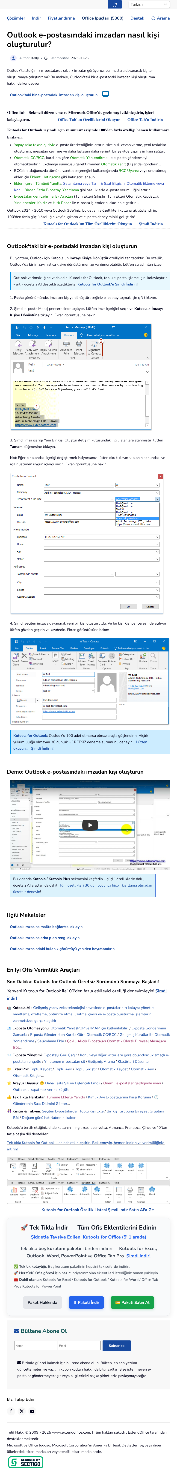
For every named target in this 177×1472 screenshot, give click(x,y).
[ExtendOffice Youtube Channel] (32, 1400)
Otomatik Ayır (142, 1069)
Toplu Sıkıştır (86, 1069)
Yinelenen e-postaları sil (64, 1061)
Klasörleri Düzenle (133, 1061)
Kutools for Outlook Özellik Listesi (74, 1198)
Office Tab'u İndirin (145, 119)
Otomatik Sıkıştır (27, 1075)
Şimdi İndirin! (42, 748)
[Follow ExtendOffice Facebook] (11, 1400)
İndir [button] (36, 18)
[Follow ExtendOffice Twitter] (22, 1400)
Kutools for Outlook (30, 735)
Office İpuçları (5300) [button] (103, 18)
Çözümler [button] (16, 18)
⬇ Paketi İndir (86, 1290)
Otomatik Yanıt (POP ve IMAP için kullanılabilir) (89, 1028)
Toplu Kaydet (41, 1069)
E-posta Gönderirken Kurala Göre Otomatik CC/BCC (73, 1034)
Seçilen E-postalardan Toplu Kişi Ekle (73, 1111)
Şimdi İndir (118, 1198)
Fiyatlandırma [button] (61, 18)
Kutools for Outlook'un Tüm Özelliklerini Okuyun (87, 224)
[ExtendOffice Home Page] (115, 4)
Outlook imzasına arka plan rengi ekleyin (45, 937)
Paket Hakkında (42, 1290)
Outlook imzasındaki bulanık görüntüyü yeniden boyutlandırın (62, 948)
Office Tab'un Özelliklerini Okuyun (89, 119)
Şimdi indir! (138, 1244)
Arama (163, 18)
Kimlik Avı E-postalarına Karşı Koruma (119, 1097)
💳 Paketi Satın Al (132, 1290)
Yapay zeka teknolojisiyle (34, 144)
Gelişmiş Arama (101, 1061)
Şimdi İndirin (151, 224)
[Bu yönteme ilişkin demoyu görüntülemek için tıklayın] (103, 95)
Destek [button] (137, 18)
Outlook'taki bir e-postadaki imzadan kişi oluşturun (53, 95)
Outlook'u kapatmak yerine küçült (41, 1089)
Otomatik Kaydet (114, 1069)
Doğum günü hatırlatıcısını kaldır (49, 1117)
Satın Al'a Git (141, 1198)
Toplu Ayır (63, 1069)
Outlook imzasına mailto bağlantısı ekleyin (46, 926)
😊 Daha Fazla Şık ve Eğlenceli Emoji (70, 1083)
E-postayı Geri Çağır (60, 1055)
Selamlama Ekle (50, 1041)
